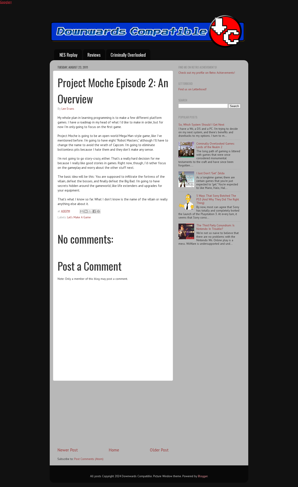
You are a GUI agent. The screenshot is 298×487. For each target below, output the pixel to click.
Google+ (6, 2)
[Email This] (82, 211)
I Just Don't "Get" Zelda (210, 173)
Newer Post (67, 450)
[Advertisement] (113, 414)
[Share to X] (90, 211)
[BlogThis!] (86, 211)
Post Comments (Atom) (88, 459)
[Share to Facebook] (94, 211)
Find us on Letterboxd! (192, 89)
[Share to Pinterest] (98, 211)
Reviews (94, 54)
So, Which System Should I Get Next (201, 124)
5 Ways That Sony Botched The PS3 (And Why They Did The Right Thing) (217, 199)
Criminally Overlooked (128, 54)
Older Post (159, 450)
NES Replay (68, 54)
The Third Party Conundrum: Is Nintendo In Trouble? (215, 227)
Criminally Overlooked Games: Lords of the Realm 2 (215, 145)
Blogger (202, 476)
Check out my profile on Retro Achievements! (206, 73)
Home (114, 450)
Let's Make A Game (79, 217)
